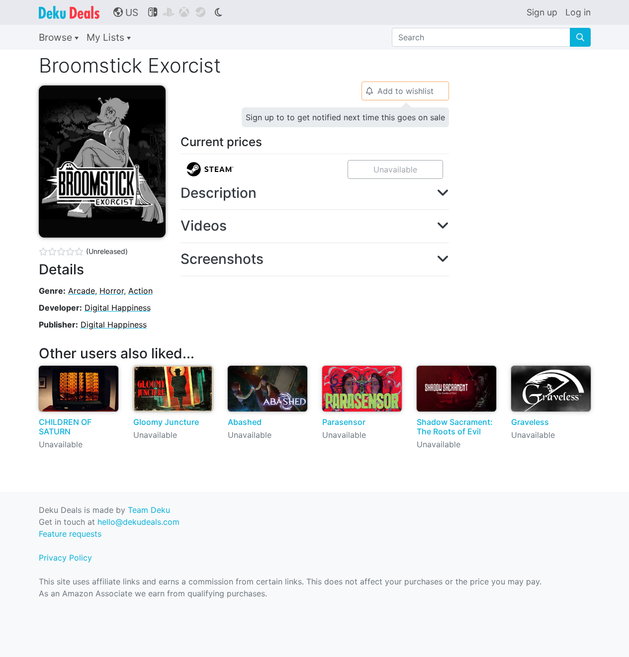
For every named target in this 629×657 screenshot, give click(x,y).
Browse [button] (57, 37)
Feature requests (70, 534)
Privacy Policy (65, 558)
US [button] (125, 12)
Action (140, 291)
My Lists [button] (107, 37)
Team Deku (149, 510)
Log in (578, 12)
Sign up (542, 12)
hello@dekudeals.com (138, 522)
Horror (111, 291)
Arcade (81, 291)
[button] (314, 193)
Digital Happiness (118, 308)
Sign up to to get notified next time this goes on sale (345, 117)
